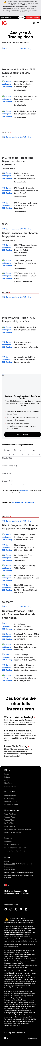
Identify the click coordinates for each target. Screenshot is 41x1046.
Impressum (18, 891)
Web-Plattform (10, 814)
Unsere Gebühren (11, 805)
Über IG (18, 893)
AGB (25, 891)
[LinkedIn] (26, 909)
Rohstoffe (7, 602)
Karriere (22, 1033)
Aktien (5, 292)
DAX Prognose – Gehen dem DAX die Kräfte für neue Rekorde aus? (26, 205)
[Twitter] (16, 909)
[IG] (4, 23)
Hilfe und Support (25, 864)
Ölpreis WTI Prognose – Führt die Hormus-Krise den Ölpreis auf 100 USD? (26, 636)
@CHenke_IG (17, 502)
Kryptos (7, 450)
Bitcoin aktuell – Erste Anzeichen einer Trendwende (23, 557)
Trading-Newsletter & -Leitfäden (16, 851)
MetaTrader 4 (9, 826)
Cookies (25, 893)
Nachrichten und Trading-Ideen (16, 848)
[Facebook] (5, 909)
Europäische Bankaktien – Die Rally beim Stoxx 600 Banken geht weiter (25, 359)
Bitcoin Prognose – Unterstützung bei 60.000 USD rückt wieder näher (25, 547)
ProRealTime (9, 823)
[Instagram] (10, 909)
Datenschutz (9, 893)
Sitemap (10, 891)
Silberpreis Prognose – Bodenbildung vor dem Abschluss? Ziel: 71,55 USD (25, 657)
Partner (15, 1033)
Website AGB (23, 490)
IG (5, 891)
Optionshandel (10, 795)
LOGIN (21, 17)
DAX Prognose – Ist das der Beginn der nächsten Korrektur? (25, 98)
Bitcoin (5, 516)
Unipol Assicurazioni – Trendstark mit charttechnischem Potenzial (26, 344)
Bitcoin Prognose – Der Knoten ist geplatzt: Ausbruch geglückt (23, 84)
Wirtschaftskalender (12, 845)
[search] (34, 23)
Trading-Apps (9, 817)
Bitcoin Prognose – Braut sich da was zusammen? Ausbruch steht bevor (24, 537)
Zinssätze (8, 783)
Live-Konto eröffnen (32, 17)
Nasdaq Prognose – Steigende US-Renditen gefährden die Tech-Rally (24, 175)
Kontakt (7, 857)
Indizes (5, 132)
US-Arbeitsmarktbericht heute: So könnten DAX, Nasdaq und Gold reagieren (25, 667)
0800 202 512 (9, 864)
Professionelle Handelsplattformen (17, 829)
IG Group (7, 1033)
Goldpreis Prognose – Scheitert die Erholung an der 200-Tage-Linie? (25, 677)
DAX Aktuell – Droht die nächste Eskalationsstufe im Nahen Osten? (26, 190)
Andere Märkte (10, 786)
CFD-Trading (9, 798)
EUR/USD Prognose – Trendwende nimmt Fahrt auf (25, 262)
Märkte (7, 770)
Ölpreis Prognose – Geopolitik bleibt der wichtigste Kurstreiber (23, 626)
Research (8, 838)
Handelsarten (9, 792)
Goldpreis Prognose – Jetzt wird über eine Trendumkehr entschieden (19, 614)
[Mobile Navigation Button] (38, 23)
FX (15, 450)
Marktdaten (8, 842)
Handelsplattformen (12, 810)
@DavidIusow (29, 502)
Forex (5, 224)
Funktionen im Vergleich (13, 832)
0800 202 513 (9, 869)
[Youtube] (21, 909)
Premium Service (10, 802)
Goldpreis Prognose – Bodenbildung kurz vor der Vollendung (25, 647)
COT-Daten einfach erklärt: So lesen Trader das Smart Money (25, 275)
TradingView (9, 820)
